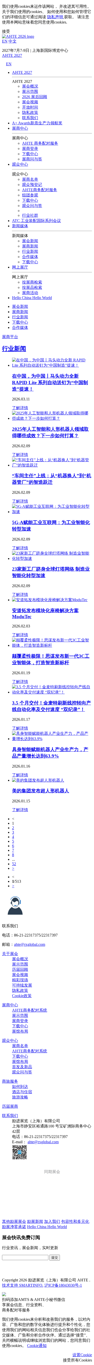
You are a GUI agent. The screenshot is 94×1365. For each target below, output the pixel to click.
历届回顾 (20, 969)
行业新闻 (30, 251)
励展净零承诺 (14, 1227)
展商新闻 (30, 246)
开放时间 (30, 107)
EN (5, 41)
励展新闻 (35, 1221)
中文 (13, 41)
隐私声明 (55, 17)
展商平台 (10, 337)
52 (14, 864)
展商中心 (20, 128)
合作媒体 (30, 257)
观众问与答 (22, 1072)
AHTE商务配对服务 (39, 190)
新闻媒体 (20, 226)
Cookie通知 (37, 1345)
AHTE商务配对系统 (29, 1010)
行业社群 (30, 215)
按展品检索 (32, 287)
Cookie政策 (22, 996)
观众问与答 (32, 205)
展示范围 (30, 91)
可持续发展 (22, 985)
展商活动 (30, 293)
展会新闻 (30, 241)
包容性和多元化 (75, 1221)
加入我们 (52, 1221)
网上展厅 (20, 267)
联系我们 (30, 118)
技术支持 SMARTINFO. (22, 1285)
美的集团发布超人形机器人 (40, 790)
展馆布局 (20, 1031)
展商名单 (30, 179)
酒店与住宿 (22, 1092)
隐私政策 (30, 112)
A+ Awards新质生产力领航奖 (37, 123)
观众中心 (20, 164)
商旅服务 (10, 1081)
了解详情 (20, 408)
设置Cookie (82, 1355)
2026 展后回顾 (34, 97)
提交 (54, 1257)
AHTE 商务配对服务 (40, 143)
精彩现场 (20, 980)
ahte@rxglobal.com (29, 944)
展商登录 (30, 148)
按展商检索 (32, 282)
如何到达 (20, 1086)
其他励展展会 (14, 1221)
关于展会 (10, 954)
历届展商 (10, 1106)
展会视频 (30, 102)
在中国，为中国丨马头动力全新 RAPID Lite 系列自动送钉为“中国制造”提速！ (50, 382)
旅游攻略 (20, 1097)
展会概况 (30, 86)
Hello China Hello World (32, 298)
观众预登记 (32, 184)
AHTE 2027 (12, 55)
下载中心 (30, 154)
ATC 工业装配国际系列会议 (36, 220)
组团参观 (30, 195)
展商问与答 (32, 159)
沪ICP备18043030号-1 (63, 1285)
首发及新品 (22, 1067)
